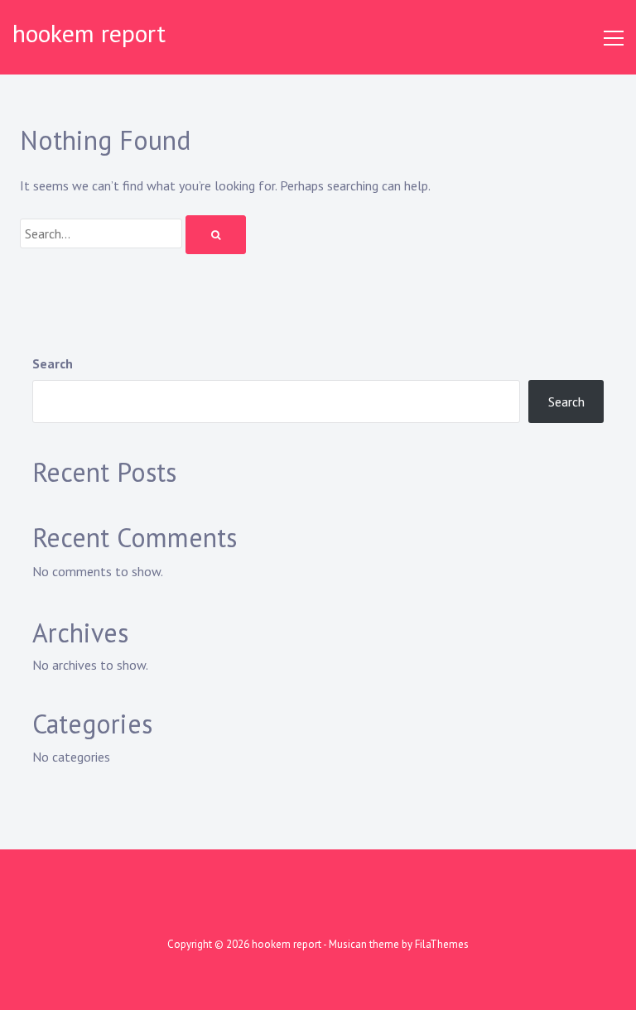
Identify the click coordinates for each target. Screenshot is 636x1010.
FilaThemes (442, 944)
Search (52, 363)
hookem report (89, 33)
